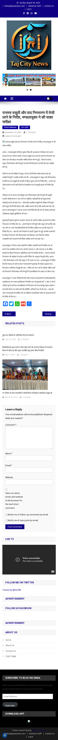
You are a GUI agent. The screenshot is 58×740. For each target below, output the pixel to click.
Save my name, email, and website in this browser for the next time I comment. (14, 500)
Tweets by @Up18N (11, 590)
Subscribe (10, 705)
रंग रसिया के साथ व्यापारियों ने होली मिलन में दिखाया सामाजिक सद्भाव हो (27, 393)
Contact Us (49, 6)
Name (8, 453)
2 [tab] (31, 90)
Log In (29, 9)
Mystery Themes (39, 730)
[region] (29, 80)
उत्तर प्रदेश (24, 127)
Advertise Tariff (34, 6)
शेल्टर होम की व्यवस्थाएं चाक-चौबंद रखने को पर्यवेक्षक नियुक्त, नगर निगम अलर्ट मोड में (11, 314)
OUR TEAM (11, 656)
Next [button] (52, 80)
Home (8, 640)
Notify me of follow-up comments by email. (28, 514)
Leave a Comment (13, 136)
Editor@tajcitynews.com (15, 6)
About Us (10, 645)
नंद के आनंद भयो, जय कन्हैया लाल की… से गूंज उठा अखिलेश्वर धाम (50, 314)
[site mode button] (50, 98)
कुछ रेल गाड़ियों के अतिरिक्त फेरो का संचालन (18, 335)
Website (9, 477)
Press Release (10, 127)
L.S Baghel (31, 132)
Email (8, 465)
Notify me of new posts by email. (23, 520)
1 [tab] (27, 90)
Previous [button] (6, 80)
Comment (10, 425)
